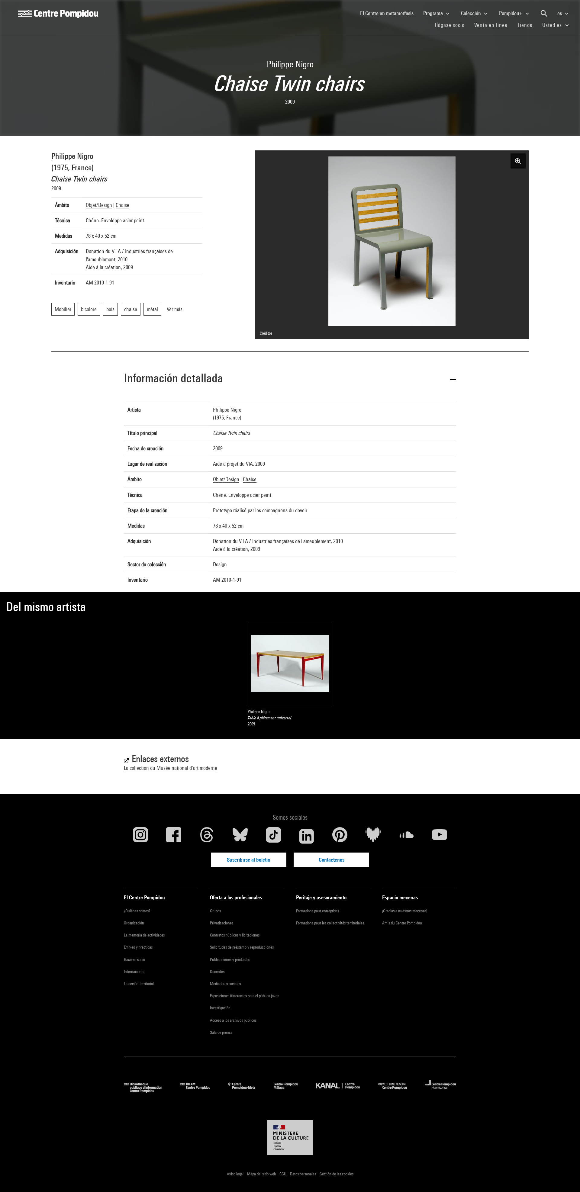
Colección (471, 13)
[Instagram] (140, 836)
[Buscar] (544, 14)
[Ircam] (199, 1091)
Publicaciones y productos (230, 959)
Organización (134, 923)
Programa (433, 13)
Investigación (220, 1007)
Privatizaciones (221, 923)
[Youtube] (439, 836)
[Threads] (207, 836)
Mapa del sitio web (262, 1173)
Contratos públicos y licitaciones (234, 935)
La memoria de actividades (144, 935)
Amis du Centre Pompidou (402, 923)
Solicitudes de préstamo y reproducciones (242, 947)
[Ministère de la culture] (290, 1137)
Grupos (215, 910)
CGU (283, 1173)
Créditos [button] (266, 333)
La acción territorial (139, 983)
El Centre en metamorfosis (389, 13)
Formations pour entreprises (317, 910)
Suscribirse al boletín (248, 859)
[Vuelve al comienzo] (566, 1178)
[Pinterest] (339, 836)
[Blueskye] (240, 836)
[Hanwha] (440, 1091)
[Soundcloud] (406, 836)
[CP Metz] (246, 1091)
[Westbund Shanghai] (397, 1091)
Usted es (552, 25)
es (560, 13)
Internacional (134, 971)
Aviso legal (235, 1173)
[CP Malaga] (290, 1091)
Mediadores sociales (225, 983)
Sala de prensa (221, 1032)
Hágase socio (452, 24)
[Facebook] (173, 836)
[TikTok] (273, 836)
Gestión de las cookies (336, 1173)
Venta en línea (490, 25)
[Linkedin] (306, 836)
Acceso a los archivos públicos (233, 1020)
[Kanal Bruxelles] (342, 1091)
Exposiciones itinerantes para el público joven (244, 995)
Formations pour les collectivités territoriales (330, 923)
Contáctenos (331, 859)
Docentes (217, 971)
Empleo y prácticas (138, 947)
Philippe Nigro (72, 156)
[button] (290, 379)
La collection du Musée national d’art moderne (170, 768)
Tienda (527, 24)
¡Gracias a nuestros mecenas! (404, 910)
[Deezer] (373, 836)
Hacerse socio (134, 959)
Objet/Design (99, 205)
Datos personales (303, 1173)
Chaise (122, 205)
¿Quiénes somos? (137, 910)
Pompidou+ (511, 13)
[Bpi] (147, 1091)
